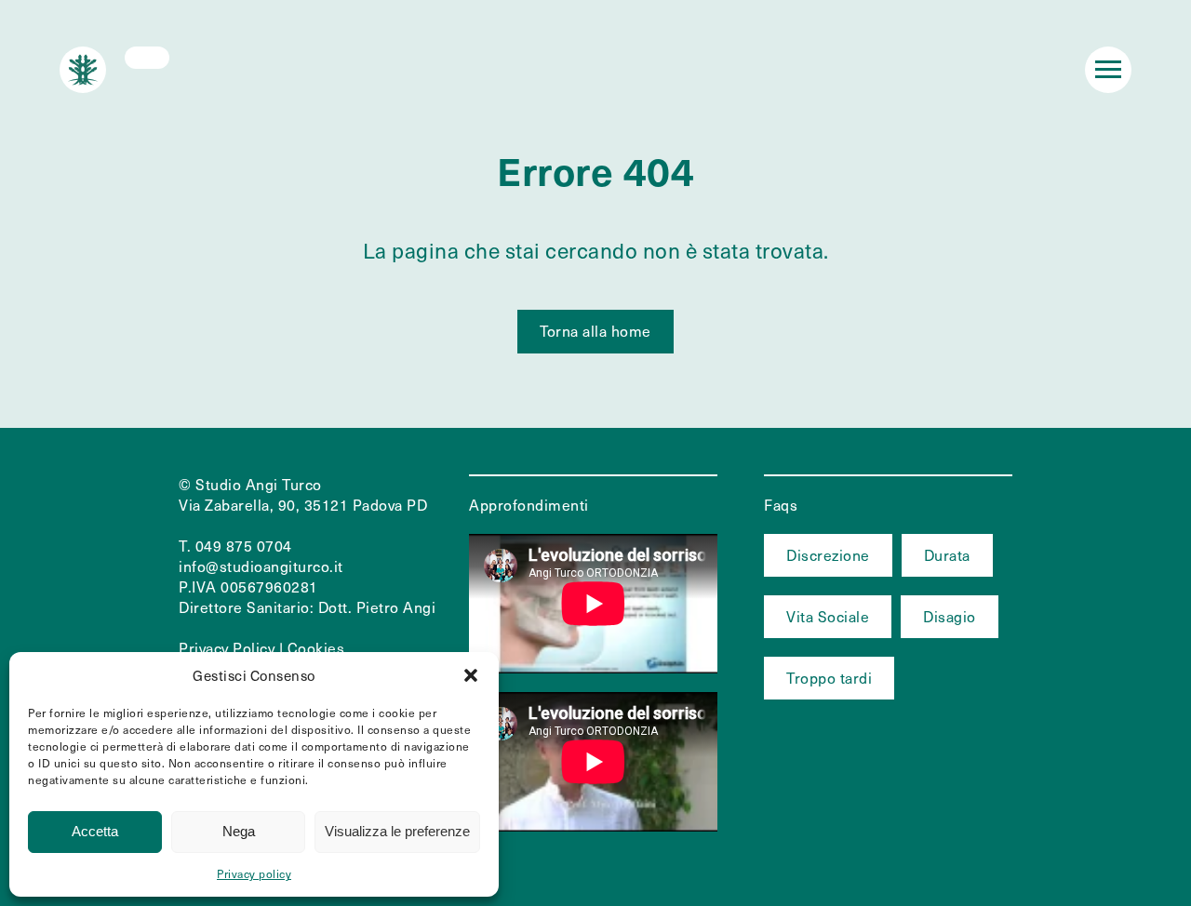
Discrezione (828, 555)
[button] (471, 675)
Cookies (316, 648)
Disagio (949, 616)
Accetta (95, 831)
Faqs (780, 504)
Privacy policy (254, 873)
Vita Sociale (827, 616)
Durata (947, 555)
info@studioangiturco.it (261, 566)
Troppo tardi (829, 677)
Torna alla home (595, 330)
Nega (238, 831)
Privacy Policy (226, 648)
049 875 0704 (243, 545)
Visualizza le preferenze (397, 831)
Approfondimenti (529, 504)
